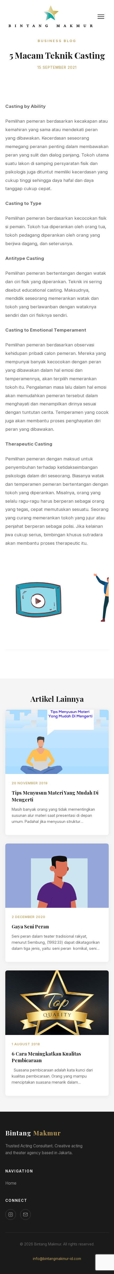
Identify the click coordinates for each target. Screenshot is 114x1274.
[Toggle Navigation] (101, 16)
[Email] (25, 1214)
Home (10, 1183)
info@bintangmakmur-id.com (57, 1259)
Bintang (33, 1133)
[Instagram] (10, 1214)
